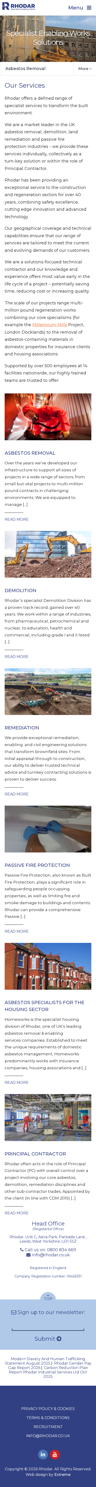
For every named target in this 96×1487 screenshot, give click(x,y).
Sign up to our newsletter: (50, 1312)
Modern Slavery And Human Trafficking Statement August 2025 (45, 1361)
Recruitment (48, 1427)
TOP (48, 1299)
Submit (45, 1338)
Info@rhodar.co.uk (48, 1436)
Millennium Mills (49, 324)
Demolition (20, 590)
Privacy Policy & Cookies (48, 1409)
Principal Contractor (35, 1154)
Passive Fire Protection (37, 865)
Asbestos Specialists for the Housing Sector (44, 1006)
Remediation (22, 728)
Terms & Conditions (48, 1418)
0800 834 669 (61, 1249)
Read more (17, 519)
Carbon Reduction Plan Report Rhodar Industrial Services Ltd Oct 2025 (48, 1372)
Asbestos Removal (25, 68)
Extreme (62, 1474)
